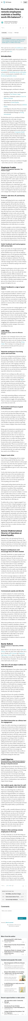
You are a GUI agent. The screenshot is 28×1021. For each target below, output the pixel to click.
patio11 (22, 896)
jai (23, 893)
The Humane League (15, 94)
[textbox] (13, 913)
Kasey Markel (7, 986)
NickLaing (22, 899)
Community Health (19, 132)
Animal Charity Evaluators (10, 21)
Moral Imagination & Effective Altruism (14, 963)
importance (4, 70)
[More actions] (26, 28)
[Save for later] (20, 28)
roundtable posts (19, 48)
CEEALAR (6, 1003)
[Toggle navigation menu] (2, 2)
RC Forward (13, 653)
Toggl (21, 379)
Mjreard (6, 1014)
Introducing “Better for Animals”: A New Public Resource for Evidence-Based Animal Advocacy (15, 952)
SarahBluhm (10, 1014)
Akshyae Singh (7, 1008)
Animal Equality (15, 102)
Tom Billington (11, 974)
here (11, 51)
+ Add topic (16, 32)
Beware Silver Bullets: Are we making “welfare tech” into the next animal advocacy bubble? (14, 973)
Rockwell (6, 974)
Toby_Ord (6, 964)
